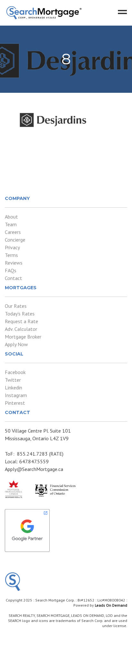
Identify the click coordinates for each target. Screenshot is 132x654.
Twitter (13, 380)
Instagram (16, 395)
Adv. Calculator (21, 329)
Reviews (13, 262)
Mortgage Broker (23, 336)
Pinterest (15, 403)
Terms (11, 255)
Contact (13, 278)
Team (11, 224)
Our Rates (16, 306)
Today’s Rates (20, 313)
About (11, 216)
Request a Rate (21, 321)
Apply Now (16, 344)
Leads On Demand (111, 605)
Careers (13, 232)
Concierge (15, 239)
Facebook (15, 372)
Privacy (12, 247)
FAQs (10, 270)
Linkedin (13, 387)
